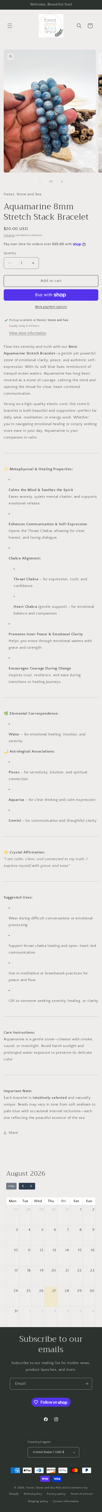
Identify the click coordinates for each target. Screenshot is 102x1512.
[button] (9, 25)
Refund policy (33, 1493)
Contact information (66, 1501)
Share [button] (13, 1133)
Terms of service (82, 1493)
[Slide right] (61, 181)
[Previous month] (23, 1186)
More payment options (51, 306)
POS (58, 1487)
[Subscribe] (86, 1384)
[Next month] (31, 1186)
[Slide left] (40, 181)
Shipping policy (38, 1501)
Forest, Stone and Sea (40, 1487)
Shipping (9, 235)
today (11, 1186)
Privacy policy (56, 1493)
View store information (27, 333)
